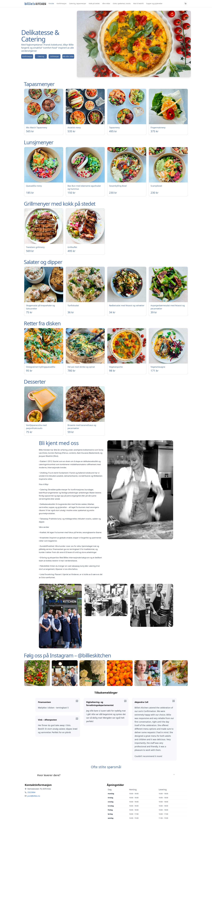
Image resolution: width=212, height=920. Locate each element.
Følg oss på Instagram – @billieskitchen (67, 655)
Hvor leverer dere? (48, 775)
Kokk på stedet (94, 3)
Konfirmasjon (61, 3)
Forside (51, 3)
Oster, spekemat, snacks (122, 3)
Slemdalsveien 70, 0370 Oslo (39, 789)
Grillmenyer (54, 56)
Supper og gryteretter (154, 3)
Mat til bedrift (138, 3)
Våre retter (106, 3)
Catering (41, 56)
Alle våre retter (68, 56)
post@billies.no (33, 796)
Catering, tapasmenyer (77, 3)
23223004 (31, 792)
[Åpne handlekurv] (185, 3)
